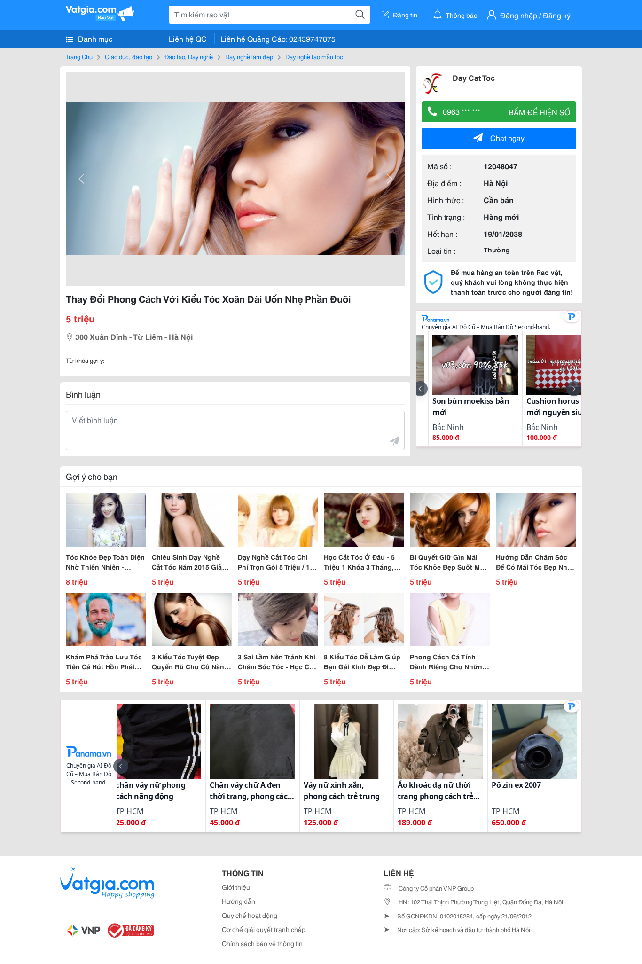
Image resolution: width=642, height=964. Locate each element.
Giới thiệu (236, 887)
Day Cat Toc (474, 77)
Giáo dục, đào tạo (128, 56)
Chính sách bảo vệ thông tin (262, 943)
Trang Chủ (79, 56)
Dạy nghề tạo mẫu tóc (314, 56)
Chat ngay (507, 137)
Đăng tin (405, 14)
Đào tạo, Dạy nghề (188, 56)
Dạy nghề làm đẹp (249, 56)
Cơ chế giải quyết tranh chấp (263, 929)
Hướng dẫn (238, 901)
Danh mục (94, 38)
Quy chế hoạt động (249, 915)
